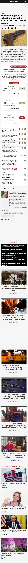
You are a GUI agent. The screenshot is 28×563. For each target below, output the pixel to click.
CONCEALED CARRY (7, 213)
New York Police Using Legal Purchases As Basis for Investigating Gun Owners (14, 317)
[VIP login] (25, 1)
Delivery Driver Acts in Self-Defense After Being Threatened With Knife (14, 367)
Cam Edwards (5, 25)
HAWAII (21, 213)
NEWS (7, 210)
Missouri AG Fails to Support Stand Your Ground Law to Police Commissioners (14, 455)
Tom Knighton (14, 292)
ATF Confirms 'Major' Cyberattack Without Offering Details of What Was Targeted (14, 425)
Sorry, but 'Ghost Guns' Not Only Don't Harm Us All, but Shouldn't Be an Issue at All (14, 396)
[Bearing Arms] (14, 1)
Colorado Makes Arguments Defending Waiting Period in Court (14, 288)
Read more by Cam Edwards (21, 207)
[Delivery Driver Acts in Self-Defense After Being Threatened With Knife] (14, 356)
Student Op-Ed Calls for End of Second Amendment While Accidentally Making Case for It (14, 259)
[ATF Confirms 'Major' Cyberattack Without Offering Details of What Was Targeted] (14, 414)
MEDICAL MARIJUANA (5, 216)
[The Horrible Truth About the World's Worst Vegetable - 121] (14, 545)
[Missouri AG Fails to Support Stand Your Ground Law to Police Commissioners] (14, 444)
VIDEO (12, 216)
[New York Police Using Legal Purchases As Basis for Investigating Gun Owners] (14, 306)
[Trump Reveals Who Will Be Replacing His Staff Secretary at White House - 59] (14, 522)
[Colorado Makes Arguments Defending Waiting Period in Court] (14, 277)
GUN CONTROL (15, 213)
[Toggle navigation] (1, 1)
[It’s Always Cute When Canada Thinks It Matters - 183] (14, 475)
